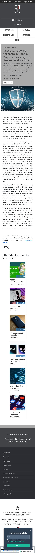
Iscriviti (18, 545)
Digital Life (8, 35)
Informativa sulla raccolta (10, 551)
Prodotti (9, 30)
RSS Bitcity (6, 482)
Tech (17, 40)
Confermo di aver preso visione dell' (16, 540)
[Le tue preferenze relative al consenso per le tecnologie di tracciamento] (26, 551)
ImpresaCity (28, 2)
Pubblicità (6, 461)
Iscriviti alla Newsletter (17, 435)
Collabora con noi (9, 473)
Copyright (6, 486)
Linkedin (22, 441)
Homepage (6, 47)
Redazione (6, 453)
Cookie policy (7, 490)
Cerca (18, 25)
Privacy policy (7, 494)
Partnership (7, 465)
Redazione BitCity (15, 75)
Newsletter (18, 20)
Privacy (5, 469)
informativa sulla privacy (17, 541)
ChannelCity (17, 2)
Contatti (6, 457)
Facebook (22, 439)
